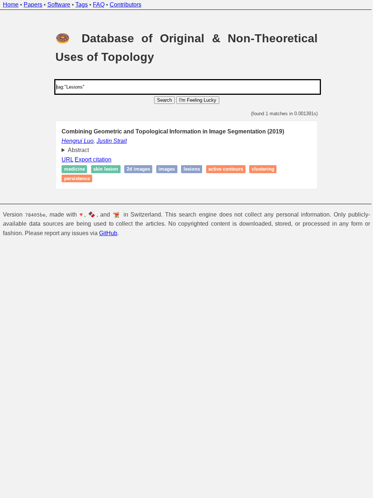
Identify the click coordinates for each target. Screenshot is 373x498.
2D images (135, 169)
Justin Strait (112, 141)
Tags (81, 4)
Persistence (74, 178)
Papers (33, 4)
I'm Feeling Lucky (197, 100)
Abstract (75, 150)
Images (164, 169)
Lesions (189, 169)
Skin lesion (103, 169)
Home (11, 4)
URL (65, 159)
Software (58, 4)
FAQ (99, 4)
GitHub (108, 233)
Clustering (260, 169)
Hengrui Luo (78, 141)
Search (164, 100)
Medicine (71, 169)
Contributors (125, 4)
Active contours (223, 169)
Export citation (90, 159)
